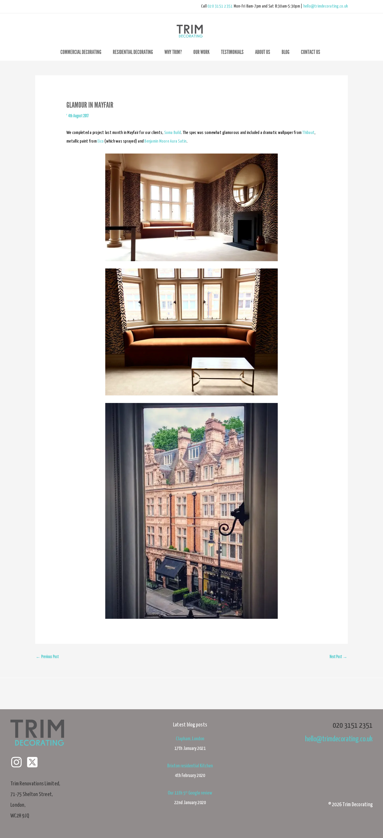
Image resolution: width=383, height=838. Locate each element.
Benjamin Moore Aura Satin (165, 141)
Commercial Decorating (80, 52)
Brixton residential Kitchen (190, 765)
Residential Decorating (133, 52)
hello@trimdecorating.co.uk (325, 6)
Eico (100, 141)
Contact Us (310, 52)
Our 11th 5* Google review (190, 793)
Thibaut (308, 133)
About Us (262, 52)
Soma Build (172, 133)
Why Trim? (173, 52)
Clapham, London (190, 738)
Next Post (338, 656)
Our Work (201, 52)
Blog (285, 52)
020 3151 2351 (220, 6)
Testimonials (232, 52)
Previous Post (47, 656)
